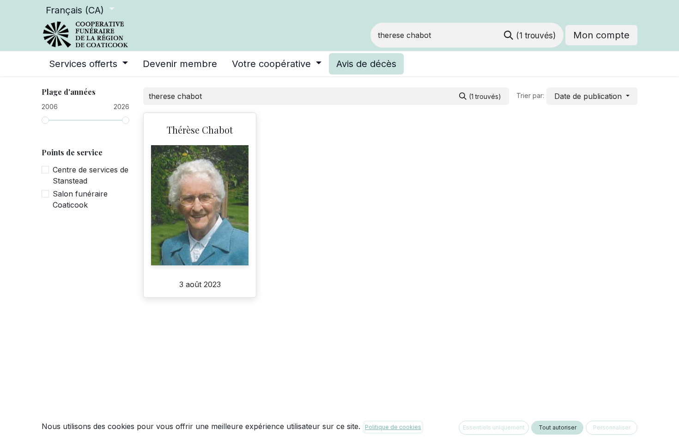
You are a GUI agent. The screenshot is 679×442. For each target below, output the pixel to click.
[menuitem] (88, 63)
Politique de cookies (393, 427)
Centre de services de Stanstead (90, 175)
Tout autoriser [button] (557, 427)
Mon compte (601, 35)
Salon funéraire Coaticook (80, 199)
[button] (591, 96)
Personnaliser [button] (611, 427)
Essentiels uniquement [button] (494, 427)
